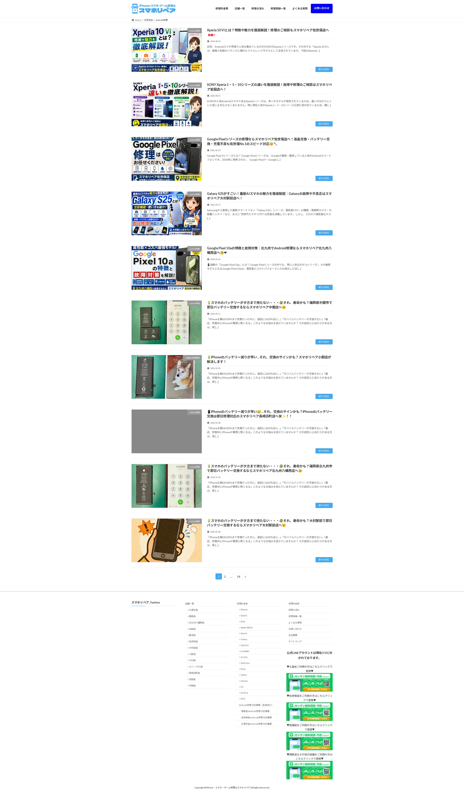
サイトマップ (295, 641)
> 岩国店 (191, 679)
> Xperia (243, 633)
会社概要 (293, 635)
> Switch (243, 615)
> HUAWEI (244, 651)
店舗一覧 (189, 603)
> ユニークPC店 (195, 666)
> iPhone (243, 609)
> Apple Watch (246, 627)
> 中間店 (191, 685)
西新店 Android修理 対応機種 (255, 711)
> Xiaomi (243, 681)
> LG (241, 687)
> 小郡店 (191, 654)
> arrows (243, 657)
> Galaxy (243, 639)
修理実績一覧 (295, 616)
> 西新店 (191, 616)
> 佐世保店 (192, 641)
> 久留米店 (192, 610)
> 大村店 (191, 660)
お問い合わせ (295, 629)
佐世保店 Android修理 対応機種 (256, 717)
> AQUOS (243, 645)
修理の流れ (294, 610)
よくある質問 (295, 622)
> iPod (242, 621)
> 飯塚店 (191, 635)
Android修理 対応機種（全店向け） (256, 705)
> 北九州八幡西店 (195, 622)
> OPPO (243, 675)
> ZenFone (244, 663)
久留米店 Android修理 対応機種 (256, 723)
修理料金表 (242, 603)
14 (238, 577)
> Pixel (242, 669)
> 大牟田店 (192, 647)
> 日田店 (191, 629)
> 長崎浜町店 (193, 673)
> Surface (243, 692)
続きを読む (324, 69)
